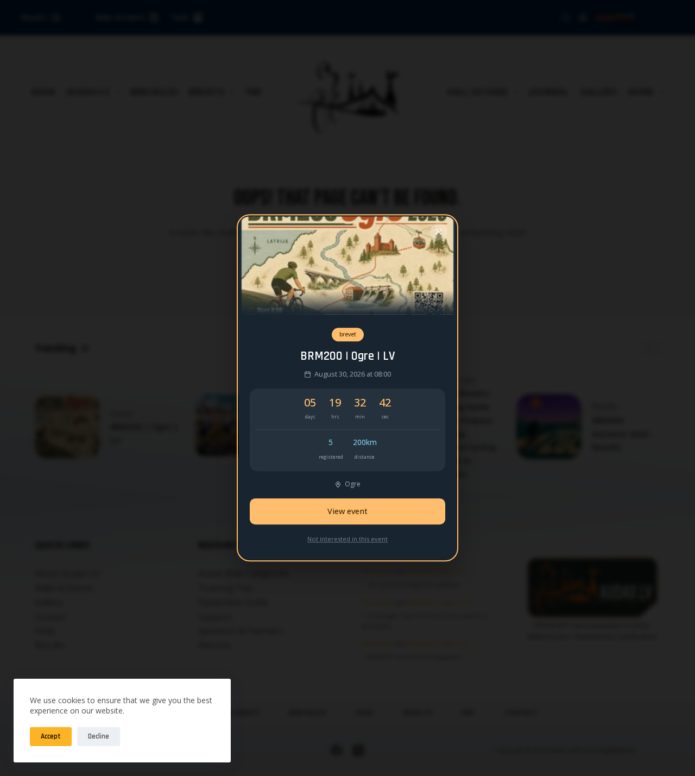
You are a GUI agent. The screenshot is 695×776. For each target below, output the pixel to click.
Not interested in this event (347, 539)
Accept (51, 736)
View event (347, 511)
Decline (98, 736)
